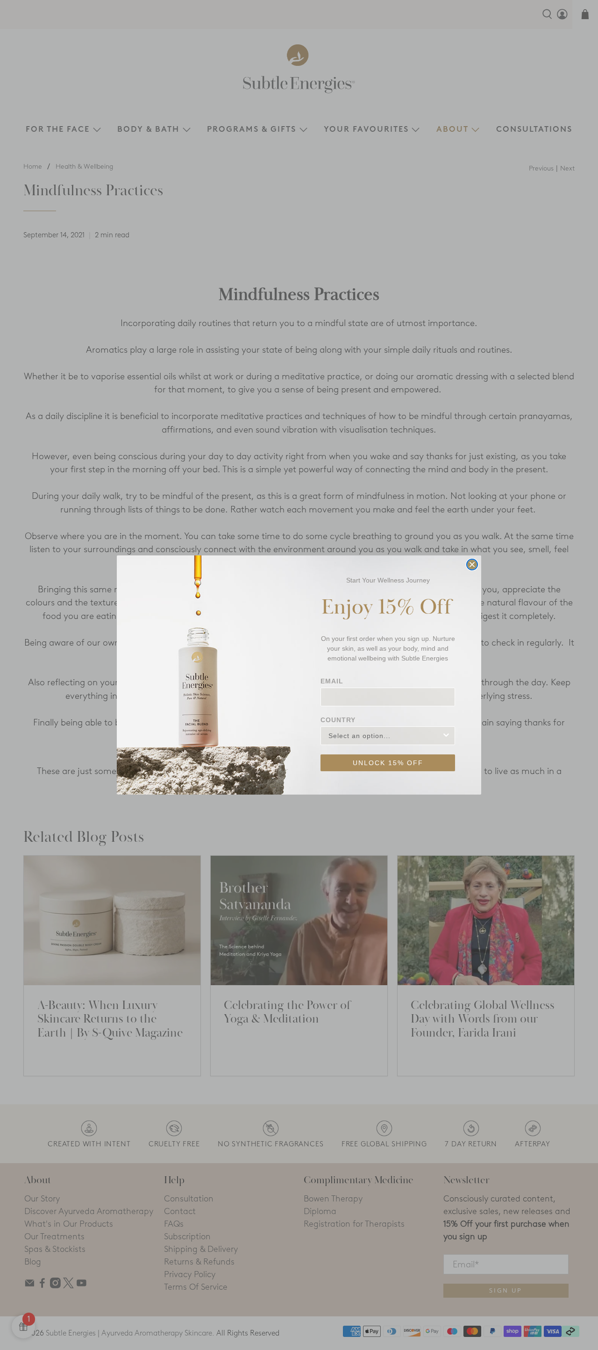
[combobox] (384, 736)
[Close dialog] (472, 564)
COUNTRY (338, 720)
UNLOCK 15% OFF (388, 763)
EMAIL (331, 681)
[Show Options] (446, 736)
